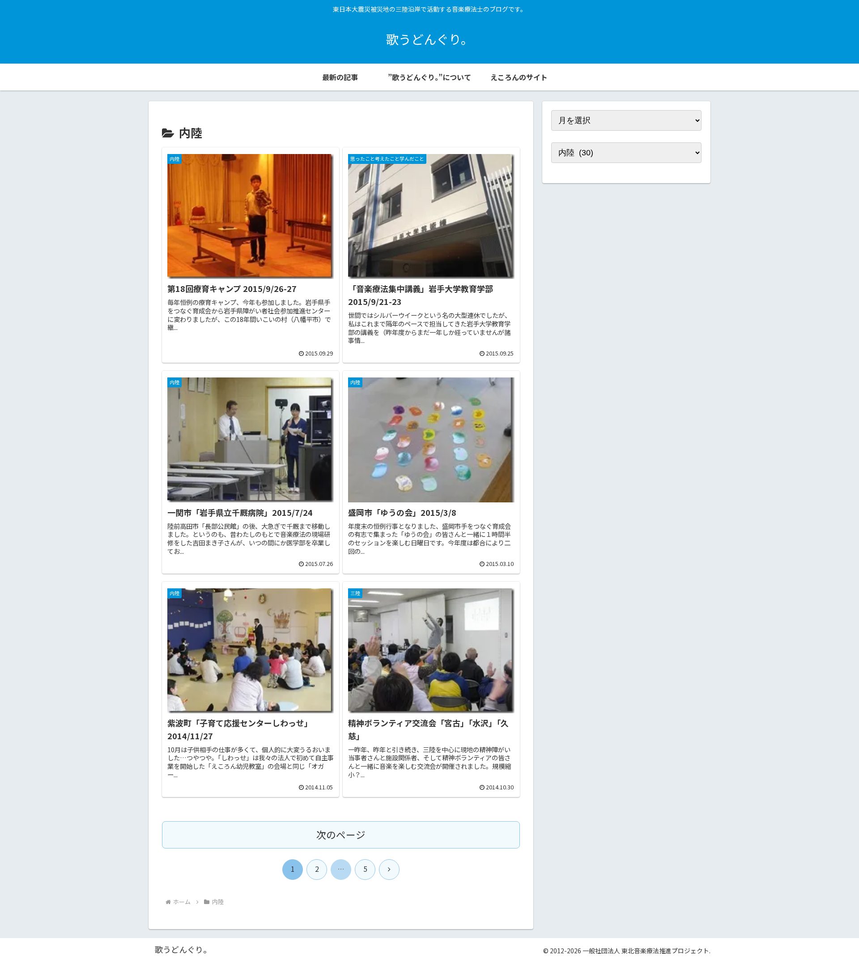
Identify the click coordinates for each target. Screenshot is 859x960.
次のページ (341, 834)
